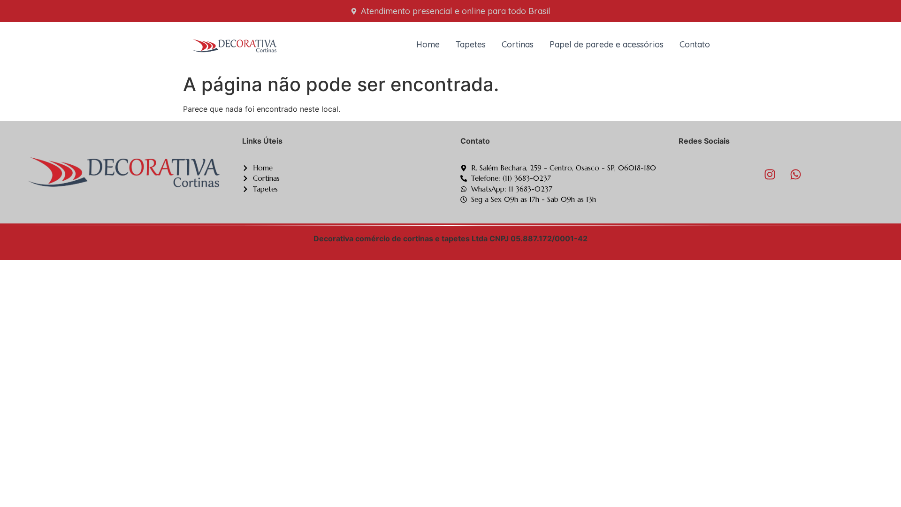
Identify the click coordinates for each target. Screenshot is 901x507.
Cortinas (518, 44)
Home (428, 44)
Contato (695, 44)
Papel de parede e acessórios (607, 44)
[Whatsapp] (796, 174)
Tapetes (471, 44)
